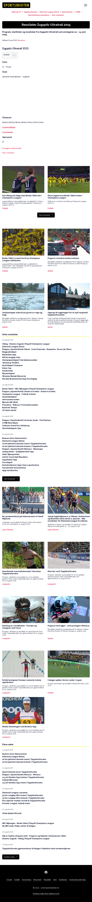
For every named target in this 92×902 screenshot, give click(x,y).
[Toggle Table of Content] (12, 55)
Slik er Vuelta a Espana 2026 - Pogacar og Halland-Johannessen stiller (34, 836)
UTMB (77, 12)
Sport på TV (16, 12)
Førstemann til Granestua (14, 468)
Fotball (5, 208)
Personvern (37, 880)
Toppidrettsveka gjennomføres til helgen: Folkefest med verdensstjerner (36, 849)
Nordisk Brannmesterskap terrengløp (19, 379)
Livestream (7, 132)
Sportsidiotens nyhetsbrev (38, 15)
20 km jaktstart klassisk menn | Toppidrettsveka (24, 444)
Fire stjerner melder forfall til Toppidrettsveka (23, 801)
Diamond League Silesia (13, 441)
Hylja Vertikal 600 (10, 470)
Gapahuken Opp (9, 460)
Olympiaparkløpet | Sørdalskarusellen (19, 360)
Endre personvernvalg (77, 880)
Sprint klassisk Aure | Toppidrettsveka (19, 772)
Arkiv (55, 880)
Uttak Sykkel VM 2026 (11, 813)
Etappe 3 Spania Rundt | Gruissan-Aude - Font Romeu (26, 420)
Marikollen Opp (9, 355)
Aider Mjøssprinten (11, 454)
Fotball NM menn (10, 780)
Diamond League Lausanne (14, 793)
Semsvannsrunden (10, 399)
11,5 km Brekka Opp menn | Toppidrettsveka (22, 783)
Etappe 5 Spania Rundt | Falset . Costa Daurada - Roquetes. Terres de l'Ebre (36, 349)
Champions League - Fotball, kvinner (19, 394)
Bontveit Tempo (9, 408)
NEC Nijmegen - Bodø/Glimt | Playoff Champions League (28, 823)
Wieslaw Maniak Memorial (14, 376)
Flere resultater (8, 153)
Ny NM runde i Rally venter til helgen (18, 826)
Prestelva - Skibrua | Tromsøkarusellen (20, 405)
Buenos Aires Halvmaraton (14, 438)
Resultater (21, 40)
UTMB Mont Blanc (10, 423)
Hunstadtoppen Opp (11, 428)
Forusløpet (7, 462)
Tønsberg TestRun (10, 363)
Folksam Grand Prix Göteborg (15, 426)
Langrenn (6, 584)
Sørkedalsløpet (9, 397)
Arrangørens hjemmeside (12, 148)
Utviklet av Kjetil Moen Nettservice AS (46, 894)
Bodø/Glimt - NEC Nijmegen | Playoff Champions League (28, 389)
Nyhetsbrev (63, 880)
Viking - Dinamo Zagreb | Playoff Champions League (26, 344)
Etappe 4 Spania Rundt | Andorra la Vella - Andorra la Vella (28, 391)
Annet (50, 327)
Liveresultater (8, 127)
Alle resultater (58, 15)
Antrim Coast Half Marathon (15, 457)
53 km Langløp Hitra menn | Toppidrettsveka (22, 795)
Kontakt (17, 880)
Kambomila (7, 371)
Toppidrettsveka (30, 12)
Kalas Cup (6, 368)
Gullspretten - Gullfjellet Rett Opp (18, 452)
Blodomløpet (8, 373)
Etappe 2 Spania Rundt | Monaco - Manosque (22, 449)
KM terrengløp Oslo (11, 357)
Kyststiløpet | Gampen (12, 365)
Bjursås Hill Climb (10, 402)
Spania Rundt (67, 12)
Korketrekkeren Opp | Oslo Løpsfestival (20, 465)
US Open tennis (9, 410)
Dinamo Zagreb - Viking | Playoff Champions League (25, 839)
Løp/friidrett (7, 530)
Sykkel (50, 271)
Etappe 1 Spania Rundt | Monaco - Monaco (21, 775)
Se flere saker (9, 857)
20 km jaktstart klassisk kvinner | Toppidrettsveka (24, 446)
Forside (9, 880)
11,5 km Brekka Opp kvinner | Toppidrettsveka (23, 777)
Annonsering (26, 880)
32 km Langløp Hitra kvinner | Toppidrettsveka (23, 798)
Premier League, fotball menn (16, 803)
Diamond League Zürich (49, 12)
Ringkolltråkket (9, 352)
